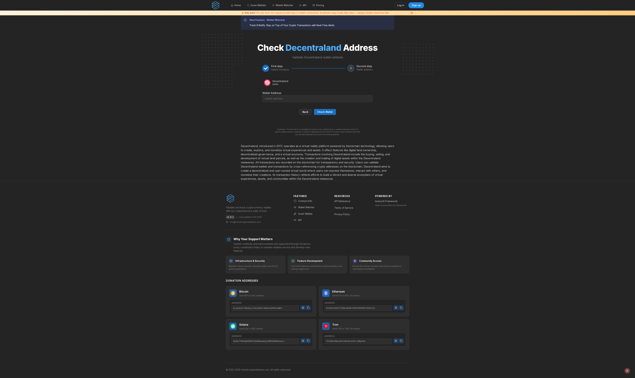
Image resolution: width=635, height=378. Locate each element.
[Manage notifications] (627, 370)
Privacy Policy (342, 214)
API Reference (342, 201)
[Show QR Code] (303, 307)
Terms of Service (343, 207)
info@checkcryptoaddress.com (245, 222)
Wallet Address (271, 93)
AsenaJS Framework (386, 201)
